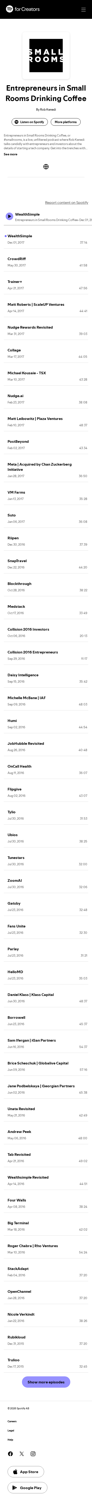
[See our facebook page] (10, 1454)
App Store (29, 1471)
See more (10, 154)
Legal (11, 1430)
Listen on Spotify (32, 122)
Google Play (31, 1487)
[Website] (46, 166)
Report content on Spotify (66, 202)
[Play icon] (9, 216)
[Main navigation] (83, 9)
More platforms (66, 122)
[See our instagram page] (33, 1454)
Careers (12, 1421)
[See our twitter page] (22, 1454)
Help (10, 1440)
